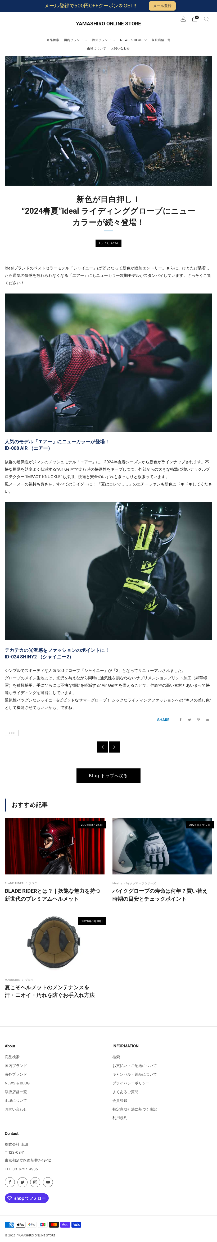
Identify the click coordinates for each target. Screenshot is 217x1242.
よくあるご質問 (125, 1092)
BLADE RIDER (14, 883)
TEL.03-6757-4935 (21, 1169)
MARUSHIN (12, 979)
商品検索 (12, 1057)
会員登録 (119, 1100)
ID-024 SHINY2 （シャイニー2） (39, 656)
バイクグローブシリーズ (140, 883)
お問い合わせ (16, 1109)
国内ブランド (16, 1066)
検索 (116, 1057)
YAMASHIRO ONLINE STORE (108, 24)
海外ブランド (16, 1074)
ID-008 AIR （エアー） (29, 448)
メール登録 (162, 5)
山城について (16, 1100)
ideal (12, 733)
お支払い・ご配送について (134, 1066)
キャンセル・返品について (134, 1074)
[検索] (206, 19)
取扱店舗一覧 (16, 1092)
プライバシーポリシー (131, 1083)
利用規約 (119, 1118)
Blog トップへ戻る (108, 775)
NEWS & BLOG (17, 1083)
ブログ (33, 883)
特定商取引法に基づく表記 (134, 1109)
